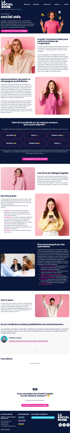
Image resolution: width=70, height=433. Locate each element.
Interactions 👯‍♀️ (58, 135)
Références (27, 4)
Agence (57, 4)
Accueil (2, 9)
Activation (13, 9)
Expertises (36, 4)
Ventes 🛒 (58, 143)
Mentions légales (5, 429)
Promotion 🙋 (35, 143)
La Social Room (6, 414)
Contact (66, 4)
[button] (11, 135)
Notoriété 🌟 (11, 135)
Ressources (47, 4)
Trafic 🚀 (35, 135)
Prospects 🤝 (11, 143)
